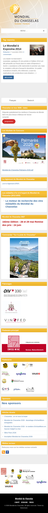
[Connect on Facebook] (7, 452)
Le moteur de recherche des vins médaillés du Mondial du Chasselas (24, 204)
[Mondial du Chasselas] (24, 24)
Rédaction (6, 52)
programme (9, 121)
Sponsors (24, 502)
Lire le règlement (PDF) (10, 184)
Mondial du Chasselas (24, 498)
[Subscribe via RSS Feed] (3, 452)
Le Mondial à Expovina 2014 (12, 47)
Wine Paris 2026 (10, 433)
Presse (31, 502)
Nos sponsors (11, 403)
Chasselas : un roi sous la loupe (15, 416)
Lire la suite (8, 77)
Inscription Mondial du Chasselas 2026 (18, 437)
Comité (17, 502)
